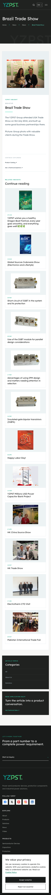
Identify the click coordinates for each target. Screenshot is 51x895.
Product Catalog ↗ (11, 162)
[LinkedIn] (32, 802)
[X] (12, 802)
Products (5, 819)
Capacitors (6, 847)
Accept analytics (25, 880)
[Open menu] (46, 4)
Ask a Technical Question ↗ (13, 168)
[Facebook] (5, 802)
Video (4, 831)
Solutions (5, 823)
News (14, 25)
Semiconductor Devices (11, 843)
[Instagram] (25, 802)
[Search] (34, 5)
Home (4, 25)
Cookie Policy (10, 872)
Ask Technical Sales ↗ (12, 710)
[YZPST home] (10, 5)
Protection (6, 851)
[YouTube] (18, 802)
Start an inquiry (25, 757)
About (4, 816)
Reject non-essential (25, 887)
